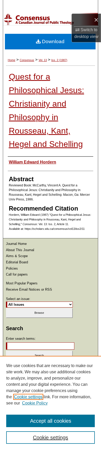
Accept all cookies (50, 421)
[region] (50, 403)
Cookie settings (28, 397)
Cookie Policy (35, 403)
